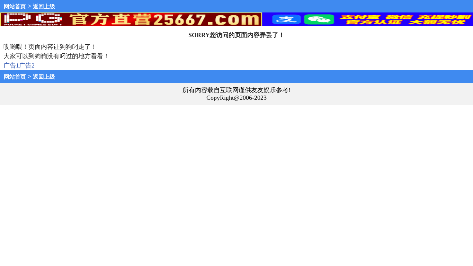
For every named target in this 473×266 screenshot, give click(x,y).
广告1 (11, 65)
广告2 (27, 65)
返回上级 (44, 6)
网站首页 (15, 6)
